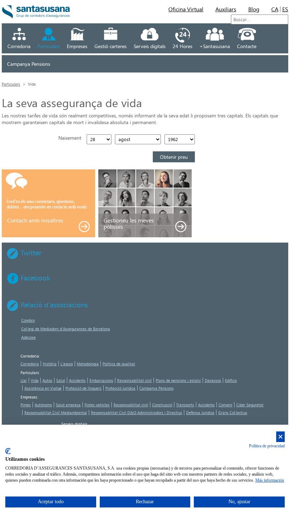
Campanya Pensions (28, 63)
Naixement (69, 137)
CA (274, 9)
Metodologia (88, 363)
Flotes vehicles (97, 404)
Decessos (213, 380)
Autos (47, 380)
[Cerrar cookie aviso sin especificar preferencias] (280, 436)
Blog (253, 9)
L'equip (66, 363)
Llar (24, 380)
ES (285, 9)
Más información (269, 480)
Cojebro (28, 320)
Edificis (231, 380)
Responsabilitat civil (134, 380)
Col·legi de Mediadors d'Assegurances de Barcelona (65, 328)
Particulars (48, 46)
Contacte (246, 46)
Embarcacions (101, 380)
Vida (35, 380)
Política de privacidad (267, 445)
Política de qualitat (119, 363)
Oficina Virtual (185, 9)
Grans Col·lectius (232, 412)
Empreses (77, 46)
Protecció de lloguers (83, 388)
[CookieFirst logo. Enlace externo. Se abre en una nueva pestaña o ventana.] (8, 451)
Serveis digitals (150, 46)
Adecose (28, 337)
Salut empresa (68, 404)
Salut (60, 380)
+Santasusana (214, 46)
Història (50, 363)
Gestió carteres (110, 46)
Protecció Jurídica (120, 388)
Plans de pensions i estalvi (178, 380)
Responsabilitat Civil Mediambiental (55, 412)
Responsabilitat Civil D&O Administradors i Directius (136, 412)
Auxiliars (225, 9)
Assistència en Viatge (43, 388)
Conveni (225, 404)
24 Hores (182, 46)
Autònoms (43, 404)
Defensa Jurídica (200, 412)
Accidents (77, 380)
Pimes (26, 404)
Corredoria (18, 46)
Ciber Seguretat (249, 404)
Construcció (162, 404)
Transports (185, 404)
